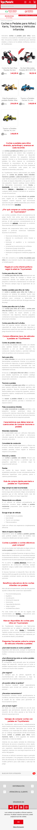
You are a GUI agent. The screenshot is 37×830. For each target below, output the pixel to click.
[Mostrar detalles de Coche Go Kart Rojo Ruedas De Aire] (9, 57)
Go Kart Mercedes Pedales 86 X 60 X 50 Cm (27, 70)
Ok (18, 822)
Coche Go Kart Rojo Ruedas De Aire (9, 69)
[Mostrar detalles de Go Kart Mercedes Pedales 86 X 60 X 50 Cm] (27, 57)
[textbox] (16, 6)
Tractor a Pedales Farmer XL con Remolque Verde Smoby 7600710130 (9, 132)
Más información (18, 827)
